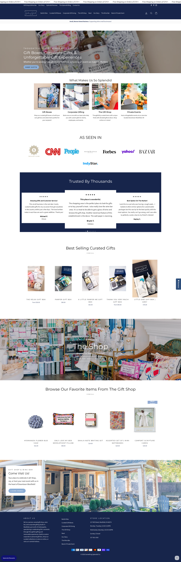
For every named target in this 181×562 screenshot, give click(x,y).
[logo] (33, 151)
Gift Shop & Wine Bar (30, 5)
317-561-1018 (94, 537)
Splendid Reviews (51, 5)
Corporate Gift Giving (69, 13)
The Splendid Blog (65, 5)
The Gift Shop (82, 13)
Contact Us (76, 5)
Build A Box (44, 13)
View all (90, 253)
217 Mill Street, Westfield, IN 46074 (101, 522)
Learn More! (17, 491)
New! (90, 13)
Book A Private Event (117, 13)
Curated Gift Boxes (55, 13)
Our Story (41, 5)
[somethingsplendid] (31, 13)
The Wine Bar (105, 13)
